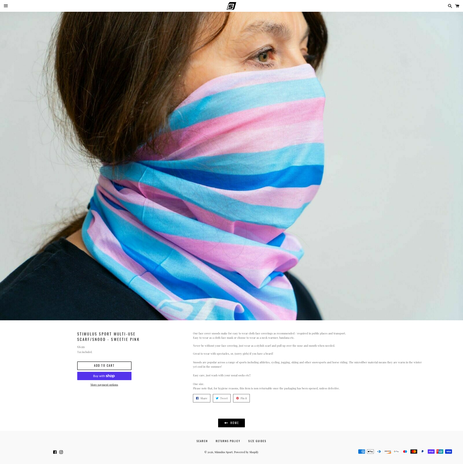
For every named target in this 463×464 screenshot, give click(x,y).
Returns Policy (228, 441)
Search (202, 441)
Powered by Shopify (246, 452)
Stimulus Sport (223, 452)
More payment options (104, 384)
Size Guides (257, 441)
